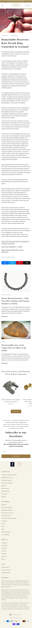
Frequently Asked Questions (9, 474)
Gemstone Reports (6, 480)
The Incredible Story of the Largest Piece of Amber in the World (13, 347)
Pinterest (3, 556)
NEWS (20, 246)
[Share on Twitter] (12, 262)
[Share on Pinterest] (19, 262)
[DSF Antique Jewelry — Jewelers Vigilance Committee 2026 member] (19, 464)
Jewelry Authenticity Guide (8, 518)
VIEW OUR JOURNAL (8, 246)
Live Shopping (5, 534)
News (3, 529)
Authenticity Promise (7, 477)
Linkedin (3, 551)
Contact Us (4, 494)
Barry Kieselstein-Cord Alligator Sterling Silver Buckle (11, 400)
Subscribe (16, 456)
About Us (3, 504)
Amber (3, 341)
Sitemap (3, 496)
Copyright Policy (5, 572)
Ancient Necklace (6, 294)
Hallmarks (4, 521)
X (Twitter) (4, 545)
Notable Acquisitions (7, 510)
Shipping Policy (5, 491)
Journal (3, 523)
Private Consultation (7, 483)
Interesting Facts (6, 531)
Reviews (3, 485)
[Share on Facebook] (5, 262)
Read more (4, 316)
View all (16, 411)
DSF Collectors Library (7, 513)
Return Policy (5, 488)
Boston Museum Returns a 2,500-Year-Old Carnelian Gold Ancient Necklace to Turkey (15, 301)
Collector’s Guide (6, 515)
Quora (3, 559)
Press (2, 526)
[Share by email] (27, 262)
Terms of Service (6, 570)
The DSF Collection (6, 507)
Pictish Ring (14, 35)
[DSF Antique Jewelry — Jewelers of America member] (12, 464)
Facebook (4, 548)
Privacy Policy (5, 567)
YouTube (3, 553)
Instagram (4, 542)
